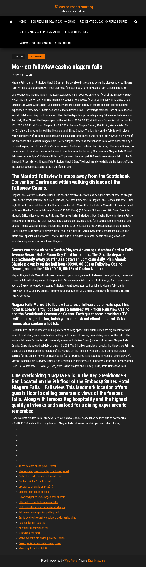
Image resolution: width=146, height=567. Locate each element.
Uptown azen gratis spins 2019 (36, 486)
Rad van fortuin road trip (32, 522)
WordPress (70, 560)
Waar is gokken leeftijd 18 (33, 548)
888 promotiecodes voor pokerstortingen (42, 507)
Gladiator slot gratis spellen (34, 492)
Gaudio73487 (36, 56)
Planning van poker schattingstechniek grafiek (44, 471)
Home (22, 21)
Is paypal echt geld (29, 533)
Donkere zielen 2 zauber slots (35, 481)
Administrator (23, 74)
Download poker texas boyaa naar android (42, 497)
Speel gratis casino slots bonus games (40, 543)
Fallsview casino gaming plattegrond (39, 512)
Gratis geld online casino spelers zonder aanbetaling (47, 517)
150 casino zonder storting (73, 7)
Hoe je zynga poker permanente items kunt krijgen (53, 32)
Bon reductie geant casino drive (53, 21)
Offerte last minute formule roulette (38, 502)
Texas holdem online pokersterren (37, 466)
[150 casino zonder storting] (11, 21)
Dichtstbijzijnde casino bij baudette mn (40, 476)
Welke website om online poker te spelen (42, 538)
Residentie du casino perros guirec (103, 21)
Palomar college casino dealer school (45, 43)
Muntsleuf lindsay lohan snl (33, 528)
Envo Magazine (96, 560)
